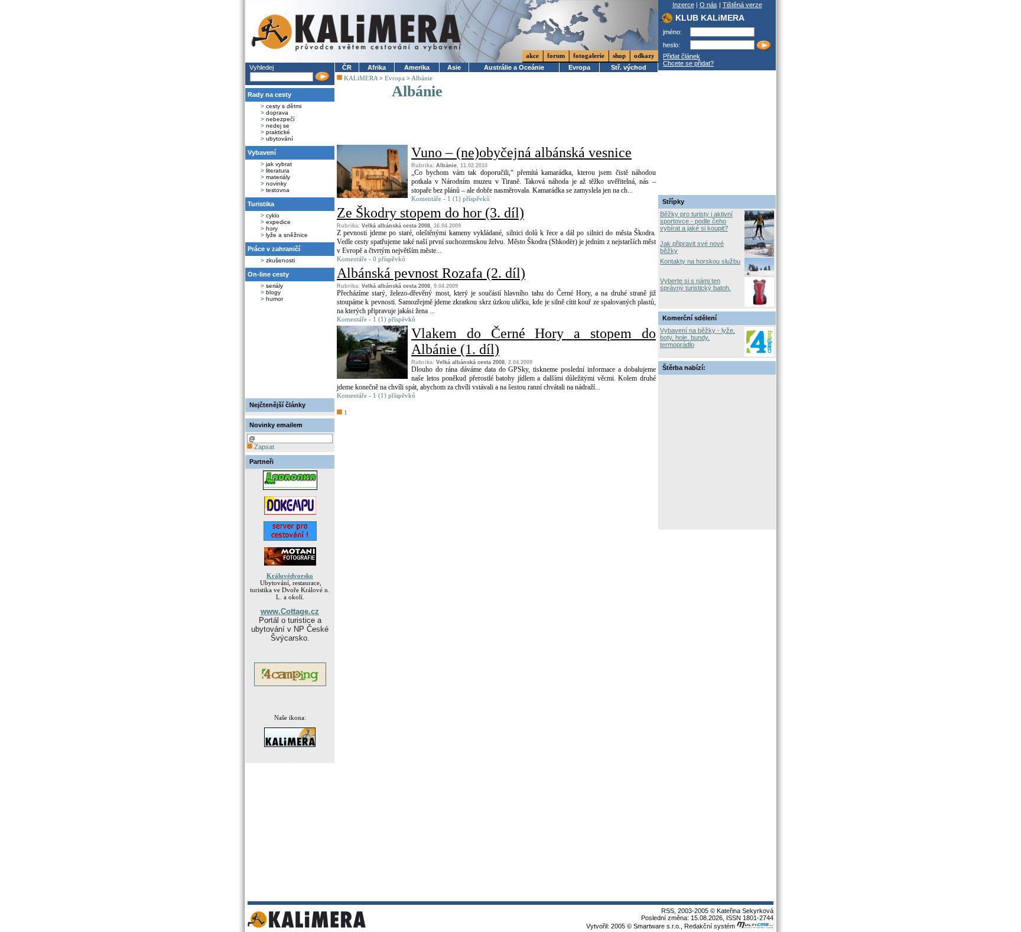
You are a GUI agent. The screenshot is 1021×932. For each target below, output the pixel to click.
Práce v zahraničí (274, 248)
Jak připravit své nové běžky (692, 247)
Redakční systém (710, 926)
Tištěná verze (742, 4)
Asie (454, 67)
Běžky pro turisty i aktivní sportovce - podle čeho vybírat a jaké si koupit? (696, 221)
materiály (278, 177)
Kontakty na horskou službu (700, 261)
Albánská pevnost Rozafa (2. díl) (431, 273)
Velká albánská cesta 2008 (396, 226)
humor (274, 298)
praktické (278, 132)
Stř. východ (628, 67)
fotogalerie (588, 55)
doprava (277, 112)
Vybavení (262, 152)
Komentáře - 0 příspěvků (371, 258)
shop (619, 55)
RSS (667, 910)
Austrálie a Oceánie (514, 67)
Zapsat (263, 446)
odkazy (644, 55)
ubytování (279, 138)
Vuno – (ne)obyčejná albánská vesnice (521, 152)
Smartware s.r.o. (657, 926)
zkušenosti (280, 260)
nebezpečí (280, 119)
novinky (276, 183)
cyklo (272, 215)
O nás (708, 4)
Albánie (422, 78)
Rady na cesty (269, 94)
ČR (347, 67)
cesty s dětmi (283, 106)
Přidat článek (681, 56)
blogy (273, 292)
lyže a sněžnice (287, 235)
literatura (278, 170)
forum (556, 55)
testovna (278, 190)
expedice (278, 222)
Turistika (261, 203)
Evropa (579, 67)
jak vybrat (279, 164)
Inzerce (683, 4)
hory (272, 228)
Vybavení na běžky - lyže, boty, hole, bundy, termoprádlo (697, 337)
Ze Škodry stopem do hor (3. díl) (430, 212)
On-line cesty (268, 274)
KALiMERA (361, 78)
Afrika (377, 67)
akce (532, 55)
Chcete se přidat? (688, 63)
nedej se (278, 125)
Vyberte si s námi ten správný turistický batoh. (695, 284)
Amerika (417, 67)
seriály (274, 285)
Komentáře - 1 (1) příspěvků (450, 198)
